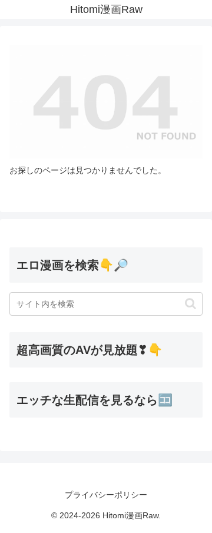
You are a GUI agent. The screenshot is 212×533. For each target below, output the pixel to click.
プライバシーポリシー (106, 494)
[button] (190, 303)
